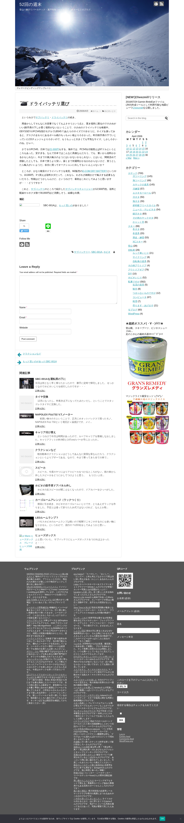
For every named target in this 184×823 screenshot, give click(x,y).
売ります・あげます (143, 305)
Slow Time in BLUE (82, 607)
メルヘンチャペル (35, 659)
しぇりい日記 (80, 631)
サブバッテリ (42, 117)
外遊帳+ (77, 742)
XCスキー (138, 241)
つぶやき (78, 644)
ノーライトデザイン (36, 638)
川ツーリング (139, 176)
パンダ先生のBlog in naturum (87, 729)
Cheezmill (138, 108)
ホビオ (106, 252)
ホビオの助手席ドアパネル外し (53, 485)
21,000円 (54, 149)
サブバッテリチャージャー (79, 189)
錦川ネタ (137, 213)
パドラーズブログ (82, 721)
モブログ (132, 309)
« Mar (129, 158)
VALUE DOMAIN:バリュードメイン (42, 587)
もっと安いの (66, 205)
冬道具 (136, 233)
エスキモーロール (142, 193)
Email (23, 317)
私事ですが (134, 282)
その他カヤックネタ (143, 218)
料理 (135, 301)
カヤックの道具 (141, 184)
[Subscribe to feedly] (156, 3)
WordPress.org (126, 741)
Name (23, 307)
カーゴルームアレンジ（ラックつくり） (58, 499)
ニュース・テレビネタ (144, 209)
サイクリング (139, 257)
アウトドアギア (136, 269)
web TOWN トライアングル (39, 600)
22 (143, 152)
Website (23, 327)
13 (137, 148)
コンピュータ (139, 297)
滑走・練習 (138, 237)
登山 (130, 246)
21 (140, 152)
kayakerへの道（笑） (83, 592)
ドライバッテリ (60, 117)
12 (134, 148)
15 (143, 148)
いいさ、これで (81, 618)
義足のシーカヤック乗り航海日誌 (89, 765)
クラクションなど (32, 354)
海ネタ (136, 201)
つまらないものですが (144, 293)
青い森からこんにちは (84, 780)
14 (140, 148)
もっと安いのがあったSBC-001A (40, 361)
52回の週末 (30, 4)
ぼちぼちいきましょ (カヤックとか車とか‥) (94, 656)
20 (137, 152)
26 (134, 155)
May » (136, 158)
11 (130, 148)
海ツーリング (139, 180)
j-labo (76, 584)
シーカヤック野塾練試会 (38, 607)
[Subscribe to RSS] (161, 3)
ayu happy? (79, 574)
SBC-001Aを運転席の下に (50, 378)
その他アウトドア (137, 265)
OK (162, 818)
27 (137, 155)
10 (127, 148)
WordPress (133, 313)
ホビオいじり (135, 277)
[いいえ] (180, 818)
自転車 (131, 250)
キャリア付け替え (45, 432)
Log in (122, 734)
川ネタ (136, 197)
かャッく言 (138, 222)
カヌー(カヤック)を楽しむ (85, 680)
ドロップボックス (35, 620)
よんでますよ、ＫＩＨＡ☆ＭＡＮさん (91, 669)
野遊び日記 (79, 773)
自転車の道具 (139, 261)
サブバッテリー (82, 252)
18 (130, 152)
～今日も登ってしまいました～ (88, 798)
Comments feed (126, 739)
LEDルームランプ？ (47, 517)
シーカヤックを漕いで (84, 687)
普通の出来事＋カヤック (85, 755)
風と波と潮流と (81, 791)
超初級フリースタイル (144, 205)
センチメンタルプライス (85, 711)
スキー (131, 226)
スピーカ (40, 467)
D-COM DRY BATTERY (94, 171)
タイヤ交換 (41, 396)
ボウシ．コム (33, 651)
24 (127, 155)
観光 (135, 289)
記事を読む (40, 391)
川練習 (136, 189)
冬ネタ (136, 229)
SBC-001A (96, 252)
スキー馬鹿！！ (81, 703)
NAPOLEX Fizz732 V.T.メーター (54, 414)
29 (143, 155)
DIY (130, 273)
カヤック (132, 173)
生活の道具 (138, 285)
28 (140, 155)
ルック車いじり (141, 253)
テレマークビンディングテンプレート (34, 88)
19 (134, 152)
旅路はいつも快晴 (82, 747)
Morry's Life (79, 597)
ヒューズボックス (45, 535)
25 (130, 155)
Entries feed (124, 736)
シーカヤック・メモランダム (87, 695)
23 (146, 152)
